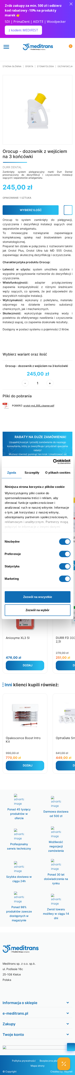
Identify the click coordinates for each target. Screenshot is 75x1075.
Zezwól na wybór (37, 610)
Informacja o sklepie (20, 1003)
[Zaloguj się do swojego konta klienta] (59, 46)
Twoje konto (13, 1034)
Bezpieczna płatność (51, 1060)
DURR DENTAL (12, 167)
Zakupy (9, 1024)
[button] (63, 1063)
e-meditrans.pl (15, 1013)
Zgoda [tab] (11, 472)
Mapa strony (38, 1065)
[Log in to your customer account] (68, 210)
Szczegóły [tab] (32, 472)
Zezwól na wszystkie (37, 597)
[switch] (64, 554)
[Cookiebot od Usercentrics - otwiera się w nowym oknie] (53, 461)
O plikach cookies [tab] (57, 472)
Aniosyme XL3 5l (18, 638)
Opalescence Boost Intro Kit (23, 739)
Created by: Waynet (61, 1071)
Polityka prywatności (24, 1060)
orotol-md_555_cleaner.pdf (38, 405)
